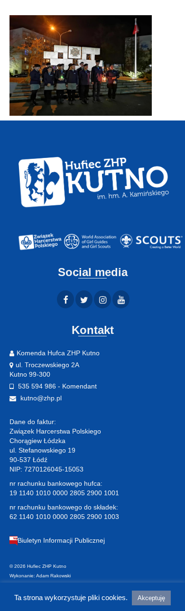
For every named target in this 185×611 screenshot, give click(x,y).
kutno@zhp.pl (40, 398)
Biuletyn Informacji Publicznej (61, 540)
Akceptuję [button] (151, 598)
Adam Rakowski (53, 575)
